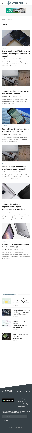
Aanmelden (6, 420)
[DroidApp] (15, 3)
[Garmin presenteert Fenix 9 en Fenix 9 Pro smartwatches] (6, 336)
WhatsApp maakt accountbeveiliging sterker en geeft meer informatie (21, 301)
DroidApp (4, 19)
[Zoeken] (29, 3)
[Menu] (3, 3)
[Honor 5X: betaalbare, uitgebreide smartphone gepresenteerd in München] (16, 191)
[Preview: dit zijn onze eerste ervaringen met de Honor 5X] (16, 153)
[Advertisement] (16, 279)
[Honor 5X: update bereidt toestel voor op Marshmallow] (16, 78)
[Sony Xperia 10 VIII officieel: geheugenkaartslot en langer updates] (6, 323)
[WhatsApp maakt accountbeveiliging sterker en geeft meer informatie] (6, 301)
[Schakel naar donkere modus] (27, 3)
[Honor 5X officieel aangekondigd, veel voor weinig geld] (16, 231)
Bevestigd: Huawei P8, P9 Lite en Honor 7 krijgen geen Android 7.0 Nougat (16, 53)
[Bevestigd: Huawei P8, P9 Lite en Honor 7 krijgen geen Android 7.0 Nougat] (16, 38)
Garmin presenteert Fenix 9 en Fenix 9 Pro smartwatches (21, 336)
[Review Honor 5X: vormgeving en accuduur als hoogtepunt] (16, 116)
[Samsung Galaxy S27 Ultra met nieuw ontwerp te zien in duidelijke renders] (6, 312)
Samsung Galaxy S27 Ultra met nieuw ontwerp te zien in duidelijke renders (21, 312)
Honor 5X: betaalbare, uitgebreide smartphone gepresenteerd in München (13, 206)
